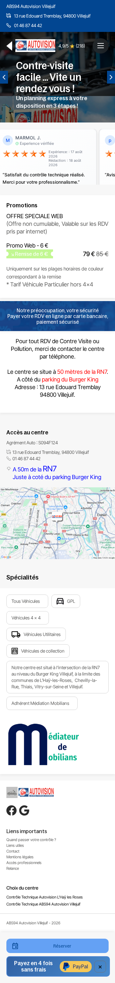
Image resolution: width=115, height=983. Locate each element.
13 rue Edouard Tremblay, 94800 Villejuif (52, 15)
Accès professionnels (24, 862)
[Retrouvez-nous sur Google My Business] (24, 810)
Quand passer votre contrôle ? (31, 839)
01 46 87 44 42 (28, 25)
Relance (12, 868)
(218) (80, 45)
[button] (100, 45)
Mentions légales (20, 856)
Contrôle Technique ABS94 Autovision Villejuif (43, 904)
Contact (12, 851)
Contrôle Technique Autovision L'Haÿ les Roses (44, 897)
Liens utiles (15, 845)
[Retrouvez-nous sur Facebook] (11, 810)
